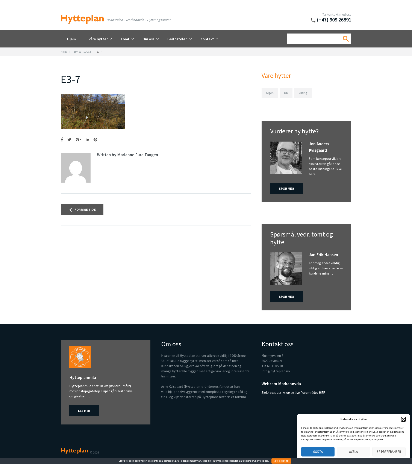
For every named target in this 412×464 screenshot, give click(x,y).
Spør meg (286, 188)
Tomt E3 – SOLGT (82, 51)
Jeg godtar (281, 460)
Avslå (353, 452)
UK (286, 93)
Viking (302, 93)
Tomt (125, 39)
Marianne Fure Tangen (137, 154)
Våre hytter (98, 39)
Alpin (270, 93)
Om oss (148, 39)
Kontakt (207, 39)
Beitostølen (177, 39)
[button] (403, 419)
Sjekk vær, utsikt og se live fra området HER (293, 392)
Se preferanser (389, 452)
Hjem (71, 39)
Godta (318, 452)
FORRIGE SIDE (85, 209)
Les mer (84, 410)
